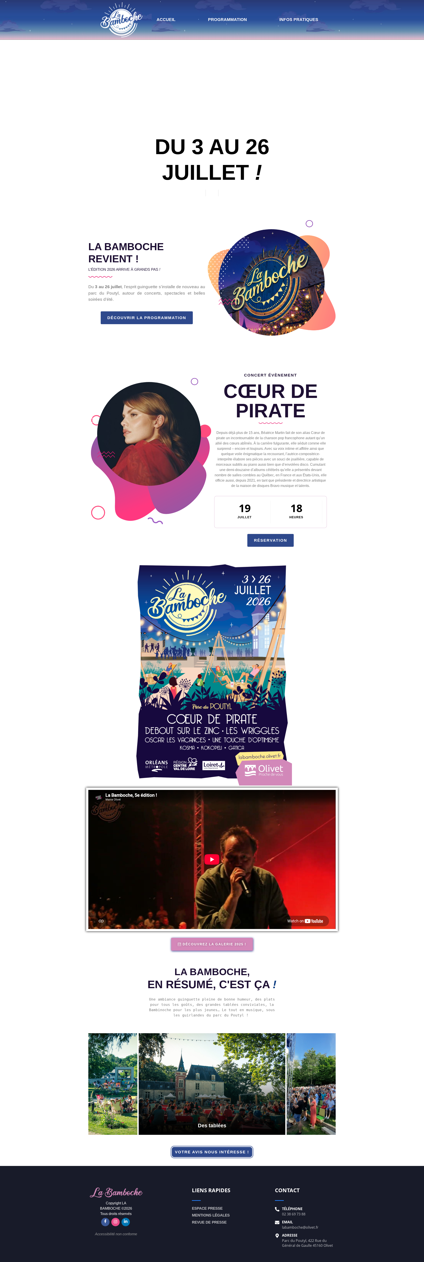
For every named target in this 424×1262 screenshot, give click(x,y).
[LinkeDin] (125, 1222)
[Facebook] (105, 1222)
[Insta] (115, 1222)
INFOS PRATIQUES (298, 19)
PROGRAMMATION (227, 19)
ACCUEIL (166, 19)
